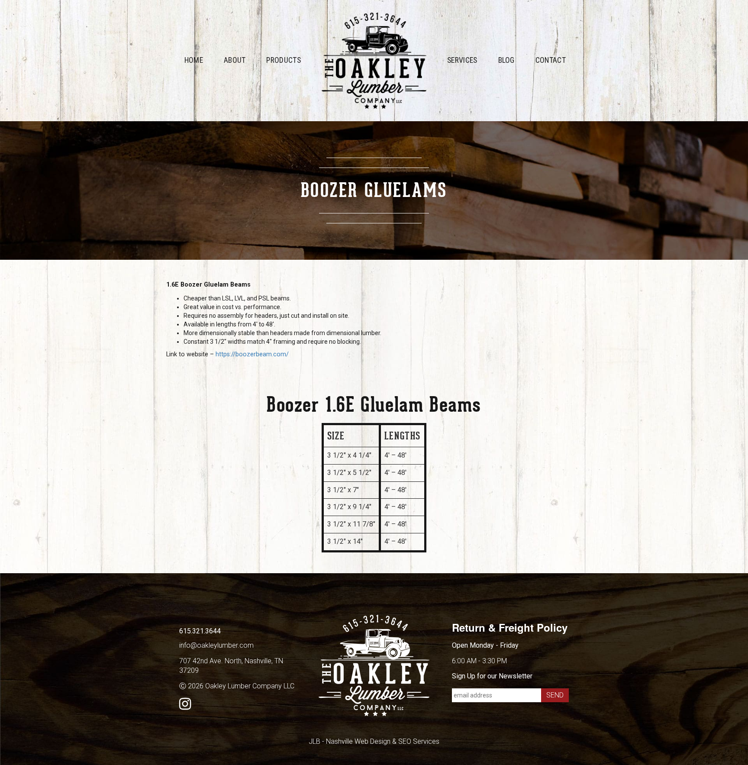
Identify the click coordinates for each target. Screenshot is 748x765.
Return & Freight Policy (509, 627)
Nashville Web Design (358, 741)
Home (193, 60)
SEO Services (418, 741)
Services (462, 60)
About (235, 60)
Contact (550, 60)
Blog (506, 60)
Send (555, 695)
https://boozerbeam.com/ (252, 354)
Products (283, 60)
